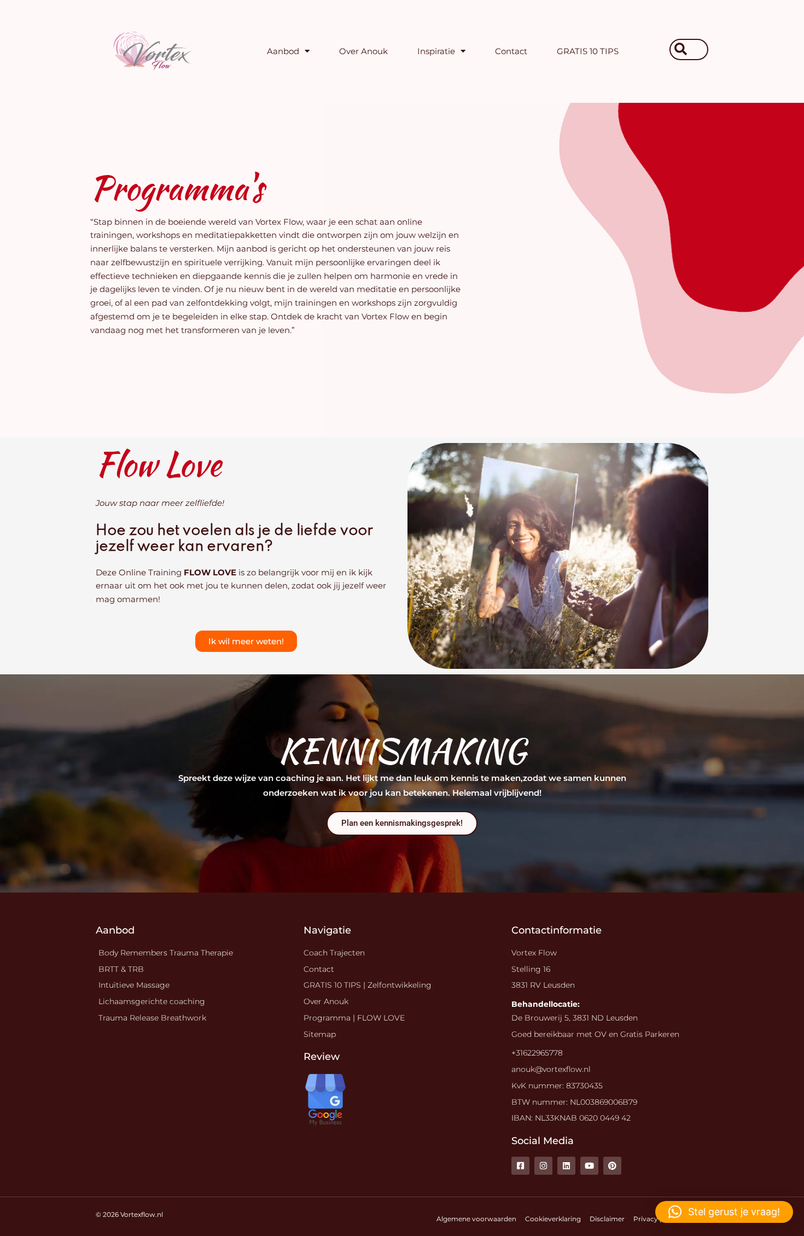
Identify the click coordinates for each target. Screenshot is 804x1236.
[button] (724, 1212)
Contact (511, 51)
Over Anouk (363, 51)
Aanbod (283, 51)
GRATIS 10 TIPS (588, 51)
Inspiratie (436, 51)
